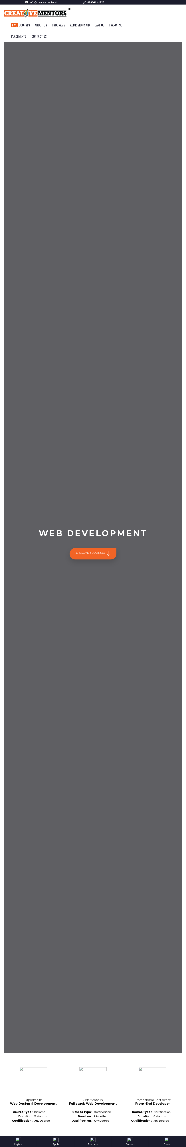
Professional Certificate (152, 1101)
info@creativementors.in (44, 2)
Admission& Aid (80, 25)
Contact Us (39, 36)
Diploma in (33, 1101)
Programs (58, 25)
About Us (41, 25)
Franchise (115, 25)
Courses (21, 25)
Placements (19, 36)
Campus (99, 25)
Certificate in (93, 1101)
